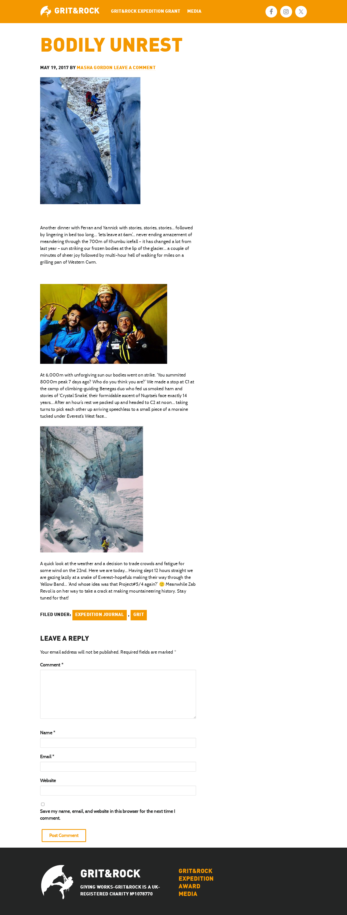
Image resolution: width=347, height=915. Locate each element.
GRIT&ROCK (77, 11)
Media (188, 894)
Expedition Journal (99, 614)
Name (47, 733)
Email (47, 756)
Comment (52, 665)
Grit (138, 614)
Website (48, 780)
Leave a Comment (135, 68)
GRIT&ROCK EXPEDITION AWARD (196, 879)
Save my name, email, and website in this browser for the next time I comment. (108, 814)
